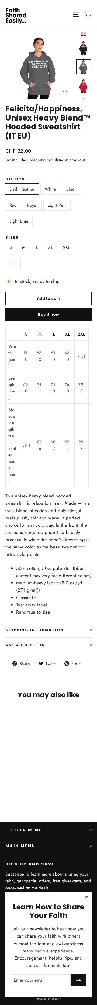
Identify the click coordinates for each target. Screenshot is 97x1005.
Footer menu (23, 830)
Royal (32, 205)
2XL (66, 247)
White (50, 189)
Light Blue (18, 221)
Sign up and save (30, 864)
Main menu (20, 846)
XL (50, 247)
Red (13, 205)
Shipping (38, 160)
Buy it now (48, 314)
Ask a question (25, 645)
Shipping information (34, 630)
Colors (15, 179)
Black (71, 189)
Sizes (12, 237)
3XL (12, 263)
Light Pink (57, 205)
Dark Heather (21, 189)
